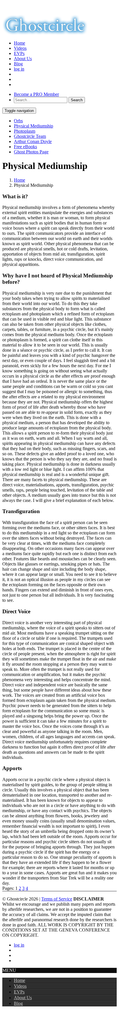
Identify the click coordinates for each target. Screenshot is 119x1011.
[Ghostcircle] (45, 33)
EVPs (19, 53)
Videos (20, 48)
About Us (23, 58)
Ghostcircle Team (30, 136)
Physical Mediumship (33, 125)
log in (19, 68)
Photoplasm (24, 131)
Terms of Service (56, 898)
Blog (18, 63)
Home (19, 43)
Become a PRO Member (36, 94)
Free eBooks (25, 146)
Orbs (18, 120)
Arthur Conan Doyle (33, 141)
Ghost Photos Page (31, 151)
